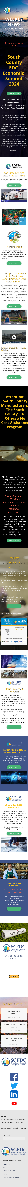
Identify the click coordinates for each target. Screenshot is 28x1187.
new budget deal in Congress (15, 354)
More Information (14, 185)
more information (14, 93)
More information (14, 540)
